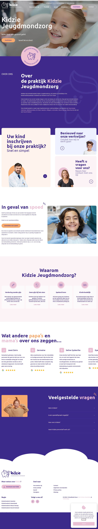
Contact (91, 7)
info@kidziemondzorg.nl (36, 3)
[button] (72, 408)
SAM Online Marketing (84, 497)
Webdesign (66, 499)
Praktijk (46, 7)
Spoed (56, 7)
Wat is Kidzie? (52, 408)
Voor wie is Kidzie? (54, 422)
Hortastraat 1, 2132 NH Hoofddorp (54, 3)
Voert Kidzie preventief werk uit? (59, 429)
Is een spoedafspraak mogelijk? (58, 415)
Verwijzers (64, 7)
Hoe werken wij (34, 7)
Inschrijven (76, 7)
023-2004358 (70, 3)
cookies (84, 519)
